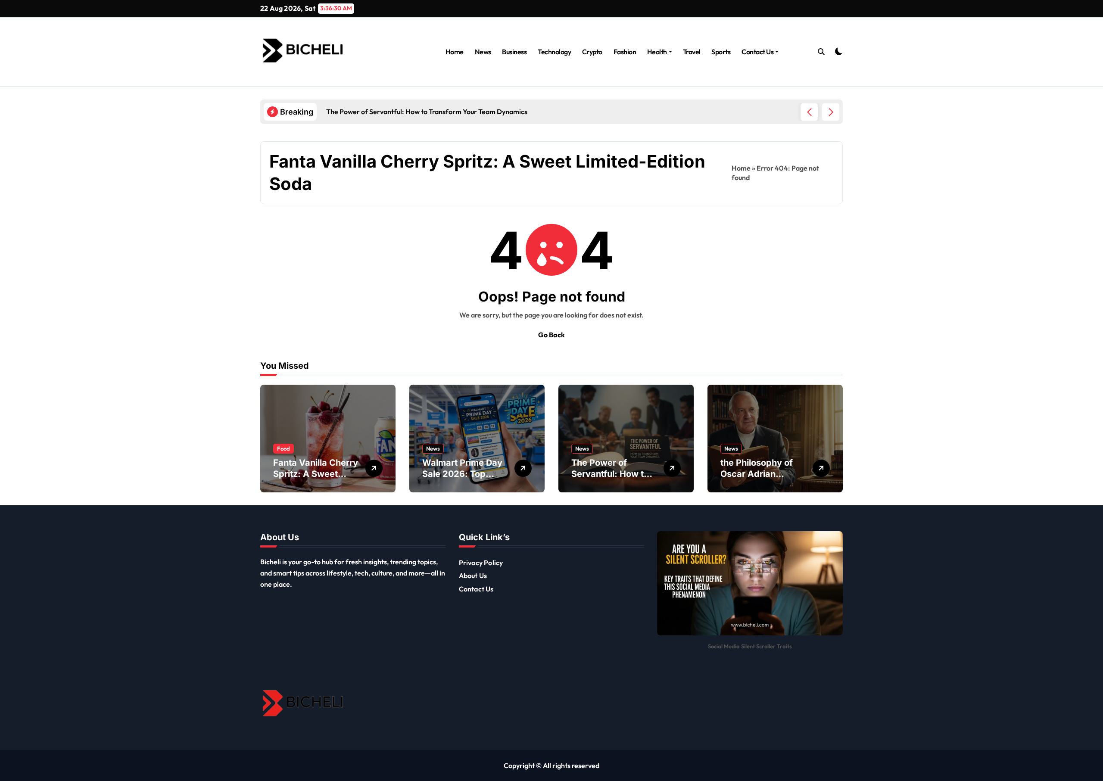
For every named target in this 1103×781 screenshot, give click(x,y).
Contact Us (757, 51)
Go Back (551, 334)
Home (455, 51)
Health (657, 51)
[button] (830, 112)
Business (514, 51)
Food (283, 448)
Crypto (592, 51)
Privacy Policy (481, 562)
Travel (692, 51)
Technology (554, 51)
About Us (473, 575)
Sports (720, 51)
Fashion (625, 51)
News (483, 51)
